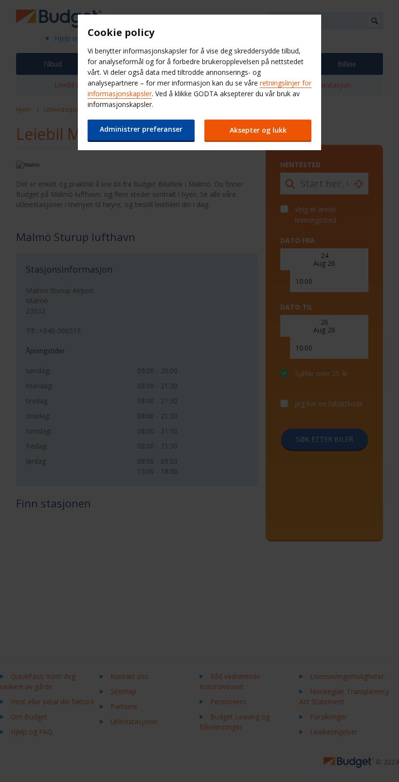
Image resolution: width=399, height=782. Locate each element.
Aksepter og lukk (258, 130)
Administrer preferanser (141, 129)
